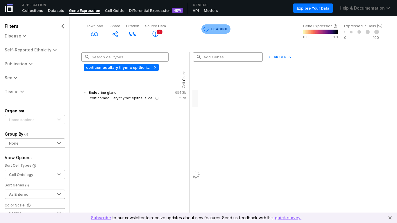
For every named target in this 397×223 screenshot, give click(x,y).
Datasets (56, 10)
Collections (32, 10)
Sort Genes (14, 185)
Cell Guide (114, 10)
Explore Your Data (313, 8)
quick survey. (288, 217)
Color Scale (15, 205)
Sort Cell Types (18, 165)
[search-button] (87, 57)
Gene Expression (84, 10)
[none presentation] (121, 67)
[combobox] (127, 57)
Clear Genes (279, 57)
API (196, 10)
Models (211, 10)
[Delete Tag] (154, 67)
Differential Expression (150, 10)
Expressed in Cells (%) (363, 26)
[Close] (390, 217)
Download (94, 26)
